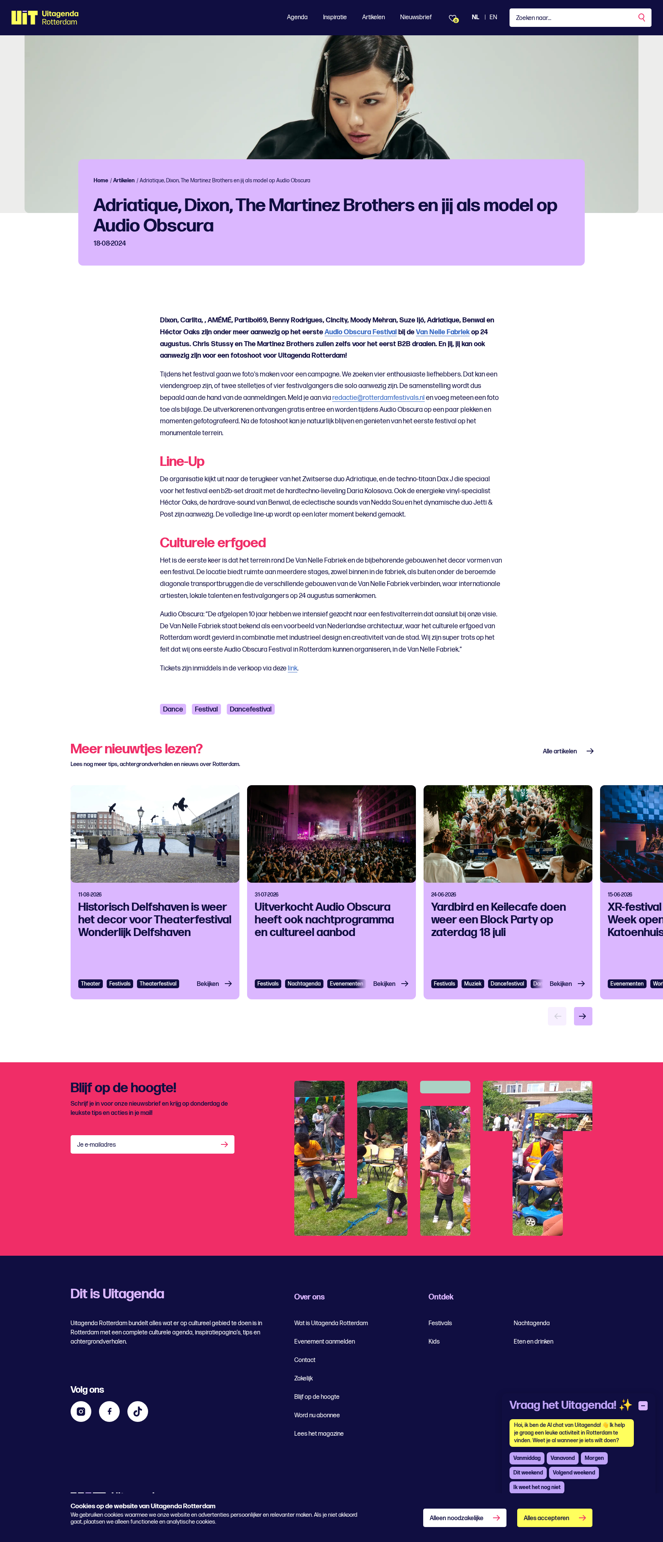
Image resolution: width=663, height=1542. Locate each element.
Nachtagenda (304, 984)
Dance (173, 709)
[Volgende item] (583, 1016)
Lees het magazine (319, 1434)
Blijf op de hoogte (317, 1397)
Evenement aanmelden (324, 1342)
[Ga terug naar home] (45, 18)
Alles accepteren (546, 1518)
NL (475, 17)
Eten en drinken (533, 1342)
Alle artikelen (560, 751)
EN (493, 17)
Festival (206, 709)
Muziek (473, 984)
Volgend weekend (574, 1472)
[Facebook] (109, 1411)
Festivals (119, 984)
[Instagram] (81, 1411)
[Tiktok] (137, 1411)
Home (101, 180)
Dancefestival (251, 709)
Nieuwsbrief (416, 17)
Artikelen (373, 17)
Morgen (594, 1458)
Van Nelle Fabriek (443, 332)
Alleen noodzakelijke (456, 1518)
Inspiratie (335, 17)
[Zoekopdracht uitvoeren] (642, 17)
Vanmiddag (527, 1458)
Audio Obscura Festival (361, 332)
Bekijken (208, 984)
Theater (90, 984)
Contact (304, 1360)
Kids (434, 1342)
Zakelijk (303, 1378)
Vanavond (563, 1458)
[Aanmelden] (225, 1144)
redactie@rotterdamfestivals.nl (378, 398)
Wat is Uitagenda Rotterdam (331, 1323)
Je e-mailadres (96, 1145)
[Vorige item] (557, 1016)
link (292, 668)
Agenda (297, 17)
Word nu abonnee (317, 1415)
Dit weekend (528, 1472)
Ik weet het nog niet (537, 1487)
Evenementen (627, 984)
